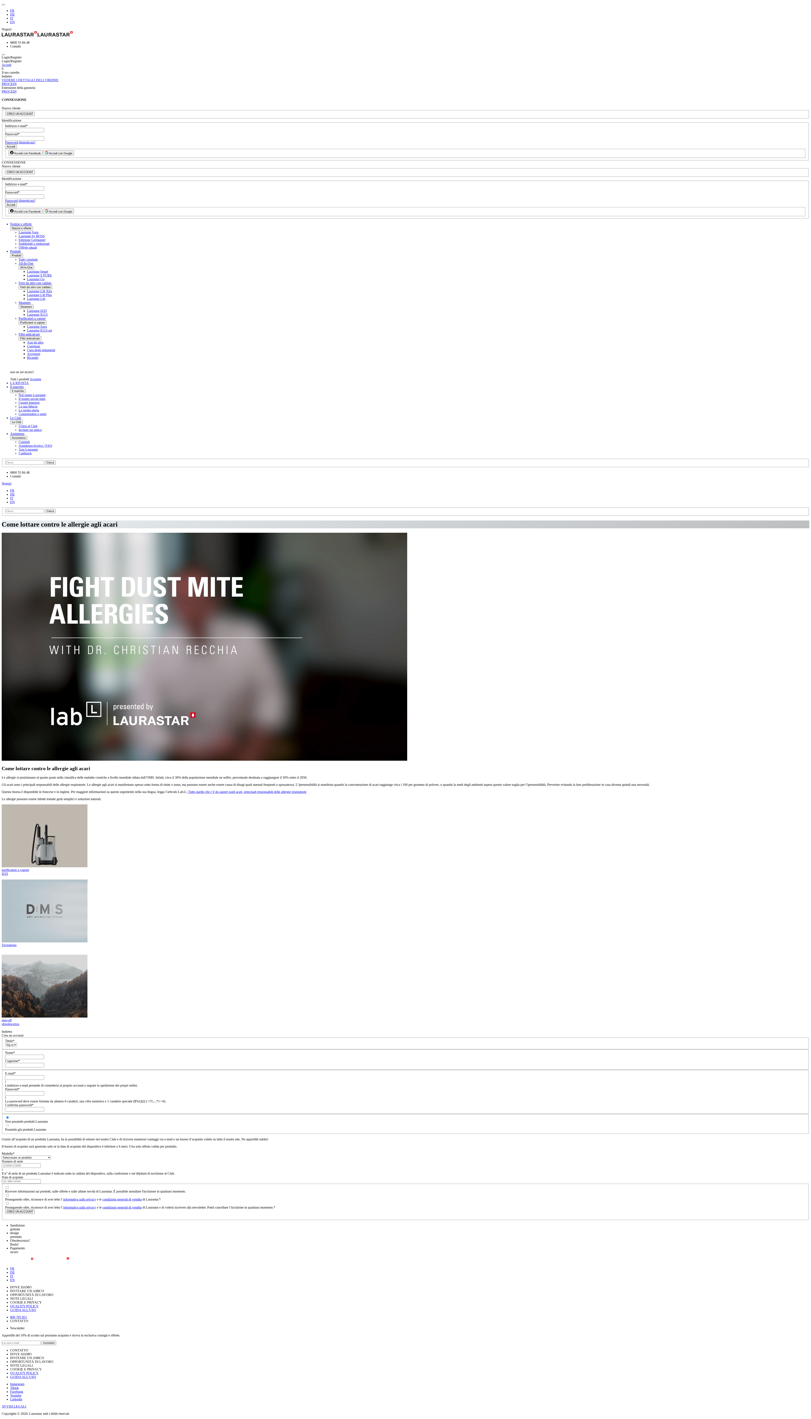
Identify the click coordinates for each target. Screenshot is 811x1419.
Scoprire (35, 379)
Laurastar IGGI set (39, 330)
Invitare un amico (30, 430)
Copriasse (33, 346)
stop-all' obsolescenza (10, 1022)
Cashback (25, 453)
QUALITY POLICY (24, 1306)
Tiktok (14, 1388)
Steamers (25, 302)
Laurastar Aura (28, 232)
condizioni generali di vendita (122, 1199)
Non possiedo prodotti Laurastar (26, 1121)
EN (12, 22)
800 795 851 (18, 1317)
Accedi (6, 65)
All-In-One (26, 263)
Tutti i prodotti (28, 259)
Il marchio (17, 387)
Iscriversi (48, 1342)
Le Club (15, 418)
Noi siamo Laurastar (32, 395)
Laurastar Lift (36, 299)
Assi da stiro (35, 342)
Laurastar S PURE (39, 275)
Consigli (24, 442)
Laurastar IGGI (37, 314)
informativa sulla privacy (79, 1199)
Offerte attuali (28, 247)
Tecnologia (9, 945)
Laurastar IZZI (37, 311)
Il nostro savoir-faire (32, 399)
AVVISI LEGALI (14, 1406)
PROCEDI (9, 84)
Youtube (15, 1395)
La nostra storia (29, 410)
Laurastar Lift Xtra (39, 291)
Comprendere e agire (32, 414)
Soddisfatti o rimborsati (34, 243)
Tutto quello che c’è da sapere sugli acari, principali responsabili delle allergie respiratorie (247, 792)
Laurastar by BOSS (32, 236)
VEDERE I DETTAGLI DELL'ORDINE (30, 80)
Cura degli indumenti (41, 350)
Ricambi (32, 357)
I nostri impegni (29, 402)
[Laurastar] (405, 34)
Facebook (16, 1391)
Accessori (33, 354)
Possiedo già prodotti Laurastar (25, 1129)
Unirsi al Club (28, 426)
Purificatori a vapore (32, 318)
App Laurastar (28, 449)
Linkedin (16, 1399)
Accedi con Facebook (27, 153)
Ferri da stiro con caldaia (35, 283)
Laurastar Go (36, 279)
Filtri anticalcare (29, 334)
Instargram (17, 1384)
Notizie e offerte (21, 224)
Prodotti (15, 251)
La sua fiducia (28, 406)
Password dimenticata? (20, 142)
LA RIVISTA (19, 383)
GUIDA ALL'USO (23, 1310)
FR (12, 10)
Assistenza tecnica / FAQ (35, 445)
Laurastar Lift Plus (39, 295)
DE (12, 14)
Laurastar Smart (37, 271)
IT (11, 18)
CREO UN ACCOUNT (20, 113)
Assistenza (17, 433)
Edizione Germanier (32, 240)
